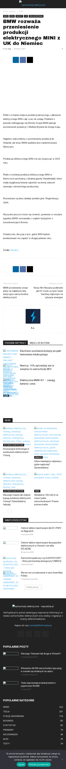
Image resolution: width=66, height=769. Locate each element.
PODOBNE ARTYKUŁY (15, 343)
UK (26, 16)
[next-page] (10, 395)
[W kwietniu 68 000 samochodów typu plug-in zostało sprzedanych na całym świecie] (10, 671)
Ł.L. (10, 49)
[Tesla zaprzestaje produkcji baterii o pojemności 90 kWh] (10, 684)
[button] (5, 4)
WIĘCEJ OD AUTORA (40, 343)
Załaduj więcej (32, 587)
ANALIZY (38, 457)
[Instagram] (29, 634)
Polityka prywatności (39, 764)
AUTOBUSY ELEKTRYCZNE (13, 445)
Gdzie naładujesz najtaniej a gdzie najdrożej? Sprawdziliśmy (47, 464)
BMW (21, 11)
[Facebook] (23, 60)
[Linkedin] (16, 60)
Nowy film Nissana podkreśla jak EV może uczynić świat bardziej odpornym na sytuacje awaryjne (48, 292)
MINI (12, 16)
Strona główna (9, 11)
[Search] (61, 4)
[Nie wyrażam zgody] (62, 759)
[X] (30, 60)
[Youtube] (45, 634)
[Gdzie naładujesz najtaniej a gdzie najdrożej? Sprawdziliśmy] (48, 443)
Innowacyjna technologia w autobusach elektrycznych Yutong (16, 452)
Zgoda (21, 764)
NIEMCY (19, 16)
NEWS (37, 491)
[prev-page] (5, 395)
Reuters (15, 250)
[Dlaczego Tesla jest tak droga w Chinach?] (10, 657)
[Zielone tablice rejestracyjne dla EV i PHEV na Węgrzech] (10, 531)
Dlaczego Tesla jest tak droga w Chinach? (41, 653)
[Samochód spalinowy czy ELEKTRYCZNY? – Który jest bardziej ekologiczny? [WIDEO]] (10, 566)
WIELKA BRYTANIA (36, 16)
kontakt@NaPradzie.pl (41, 625)
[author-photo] (33, 323)
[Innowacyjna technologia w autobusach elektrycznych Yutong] (17, 436)
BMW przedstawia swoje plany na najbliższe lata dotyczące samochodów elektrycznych (15, 292)
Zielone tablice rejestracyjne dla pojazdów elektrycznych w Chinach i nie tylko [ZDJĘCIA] (41, 545)
